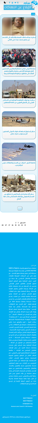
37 (9, 225)
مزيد (20, 209)
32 (22, 225)
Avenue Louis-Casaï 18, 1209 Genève (21, 406)
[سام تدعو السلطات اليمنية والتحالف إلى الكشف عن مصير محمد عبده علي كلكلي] (19, 26)
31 (25, 225)
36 (12, 225)
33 (19, 225)
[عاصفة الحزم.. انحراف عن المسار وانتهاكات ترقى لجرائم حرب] (19, 152)
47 (6, 225)
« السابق (23, 222)
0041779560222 (27, 398)
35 (15, 225)
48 (2, 225)
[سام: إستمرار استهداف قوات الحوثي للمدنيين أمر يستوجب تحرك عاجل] (19, 119)
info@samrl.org (27, 403)
